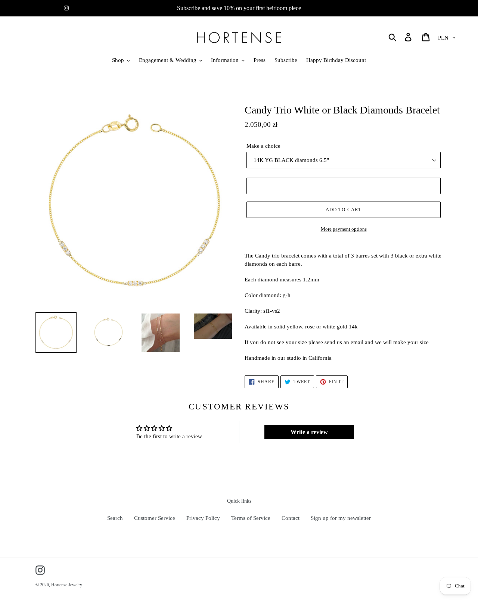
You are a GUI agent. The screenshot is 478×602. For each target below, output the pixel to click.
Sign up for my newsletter (341, 518)
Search (115, 518)
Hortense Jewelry (66, 584)
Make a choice (263, 146)
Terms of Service (250, 518)
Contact (290, 518)
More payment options (344, 229)
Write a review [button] (309, 432)
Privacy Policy (203, 518)
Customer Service (154, 518)
